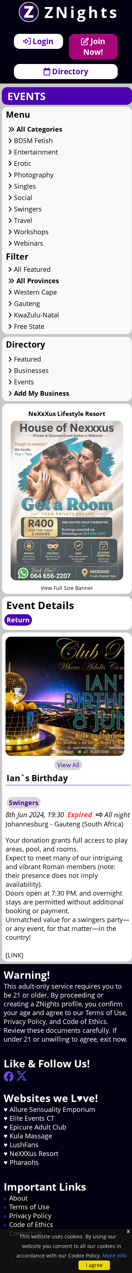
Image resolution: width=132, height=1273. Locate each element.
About (18, 1198)
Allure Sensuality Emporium (52, 1109)
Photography (33, 174)
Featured (26, 359)
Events (23, 381)
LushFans (24, 1144)
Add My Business (40, 393)
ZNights (81, 11)
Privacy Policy (30, 1215)
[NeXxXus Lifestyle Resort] (67, 578)
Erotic (22, 163)
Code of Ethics (31, 1224)
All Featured (31, 269)
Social (22, 197)
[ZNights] (26, 19)
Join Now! (94, 46)
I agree (94, 1265)
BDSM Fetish (32, 140)
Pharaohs (24, 1162)
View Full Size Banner (67, 587)
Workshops (30, 231)
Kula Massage (31, 1135)
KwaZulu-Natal (35, 314)
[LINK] (14, 955)
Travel (22, 220)
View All (68, 765)
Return (18, 619)
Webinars (27, 243)
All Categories (38, 129)
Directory (69, 71)
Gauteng (26, 303)
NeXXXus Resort (34, 1153)
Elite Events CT (32, 1118)
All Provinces (37, 280)
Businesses (30, 370)
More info (114, 1255)
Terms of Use (29, 1206)
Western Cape (34, 292)
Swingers (27, 209)
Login (42, 41)
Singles (24, 186)
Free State (28, 326)
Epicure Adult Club (38, 1127)
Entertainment (35, 151)
